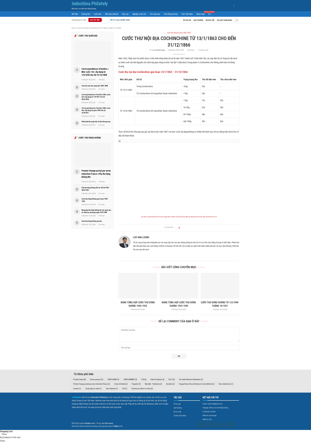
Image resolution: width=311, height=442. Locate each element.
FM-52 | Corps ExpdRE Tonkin (120, 20)
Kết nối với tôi (211, 397)
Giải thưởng (198, 20)
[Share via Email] (193, 227)
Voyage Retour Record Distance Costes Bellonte (196, 384)
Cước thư (97, 14)
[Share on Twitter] (188, 227)
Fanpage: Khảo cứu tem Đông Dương (215, 408)
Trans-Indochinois (226, 384)
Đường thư (86, 14)
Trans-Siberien (112, 389)
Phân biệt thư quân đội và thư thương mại (96, 122)
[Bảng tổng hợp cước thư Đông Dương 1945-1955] (137, 286)
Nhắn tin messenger (210, 415)
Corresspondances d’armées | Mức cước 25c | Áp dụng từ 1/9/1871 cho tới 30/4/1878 (96, 97)
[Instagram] (215, 425)
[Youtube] (223, 425)
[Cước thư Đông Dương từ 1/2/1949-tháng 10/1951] (220, 286)
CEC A (171, 379)
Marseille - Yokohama (153, 384)
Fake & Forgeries (157, 379)
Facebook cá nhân (209, 412)
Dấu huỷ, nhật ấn (111, 14)
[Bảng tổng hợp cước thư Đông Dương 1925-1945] (179, 286)
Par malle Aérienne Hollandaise (191, 379)
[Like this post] (181, 227)
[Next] (108, 20)
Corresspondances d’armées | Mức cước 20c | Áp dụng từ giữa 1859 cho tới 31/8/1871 (96, 110)
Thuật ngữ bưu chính (93, 389)
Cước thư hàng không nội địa (92, 221)
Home (74, 28)
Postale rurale (79, 379)
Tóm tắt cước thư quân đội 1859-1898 (95, 86)
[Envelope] (231, 425)
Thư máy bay (155, 14)
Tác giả (178, 397)
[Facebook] (200, 425)
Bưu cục (125, 14)
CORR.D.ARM (113, 379)
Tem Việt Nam (187, 14)
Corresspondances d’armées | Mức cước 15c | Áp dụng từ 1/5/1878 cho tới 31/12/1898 (95, 72)
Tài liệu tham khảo (224, 20)
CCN (143, 379)
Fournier (77, 389)
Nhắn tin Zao (207, 419)
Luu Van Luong (160, 50)
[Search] (237, 6)
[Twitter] (208, 425)
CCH (124, 389)
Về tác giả (187, 20)
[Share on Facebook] (185, 227)
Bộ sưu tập (210, 20)
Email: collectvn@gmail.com (212, 404)
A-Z (209, 14)
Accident (170, 384)
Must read (201, 13)
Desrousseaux (96, 379)
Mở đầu (75, 14)
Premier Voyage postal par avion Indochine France (91, 384)
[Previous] (104, 20)
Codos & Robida (121, 384)
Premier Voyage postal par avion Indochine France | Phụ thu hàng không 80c (96, 173)
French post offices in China (142, 389)
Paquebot (136, 384)
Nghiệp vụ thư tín (139, 14)
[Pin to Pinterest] (190, 227)
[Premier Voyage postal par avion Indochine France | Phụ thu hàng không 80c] (92, 155)
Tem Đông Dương (171, 14)
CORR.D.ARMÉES (130, 379)
